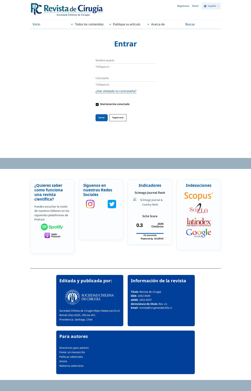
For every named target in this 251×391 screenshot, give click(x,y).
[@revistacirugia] (90, 204)
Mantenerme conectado (115, 104)
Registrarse (183, 6)
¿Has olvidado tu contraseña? (116, 91)
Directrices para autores (74, 347)
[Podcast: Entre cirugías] (52, 235)
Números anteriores (71, 365)
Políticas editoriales (71, 356)
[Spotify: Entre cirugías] (52, 227)
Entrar (195, 6)
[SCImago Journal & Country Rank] (150, 202)
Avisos (63, 361)
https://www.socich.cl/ (107, 310)
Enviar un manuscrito (72, 352)
